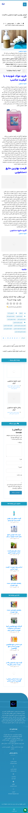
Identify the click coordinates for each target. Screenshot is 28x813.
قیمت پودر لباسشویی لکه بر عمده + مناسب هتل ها (14, 664)
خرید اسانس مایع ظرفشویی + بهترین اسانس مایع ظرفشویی (14, 647)
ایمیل (20, 467)
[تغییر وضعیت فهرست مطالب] (23, 71)
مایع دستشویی (23, 51)
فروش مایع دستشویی (8, 325)
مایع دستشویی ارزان (8, 328)
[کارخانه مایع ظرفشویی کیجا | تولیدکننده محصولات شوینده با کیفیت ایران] (14, 621)
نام (21, 459)
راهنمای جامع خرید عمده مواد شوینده (14, 584)
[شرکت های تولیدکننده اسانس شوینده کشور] (14, 545)
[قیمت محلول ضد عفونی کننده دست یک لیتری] (14, 513)
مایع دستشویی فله (10, 316)
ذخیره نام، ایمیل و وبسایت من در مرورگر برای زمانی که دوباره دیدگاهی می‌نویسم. (14, 486)
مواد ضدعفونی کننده (11, 319)
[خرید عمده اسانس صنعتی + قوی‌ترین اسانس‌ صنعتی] (14, 673)
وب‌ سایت (19, 475)
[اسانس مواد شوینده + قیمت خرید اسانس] (14, 561)
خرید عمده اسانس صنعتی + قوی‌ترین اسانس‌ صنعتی (14, 680)
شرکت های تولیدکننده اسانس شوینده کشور (14, 552)
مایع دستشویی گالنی (21, 319)
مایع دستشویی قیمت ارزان (20, 332)
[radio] (20, 304)
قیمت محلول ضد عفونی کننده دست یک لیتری (14, 519)
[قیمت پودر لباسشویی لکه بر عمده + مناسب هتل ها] (14, 657)
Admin (21, 313)
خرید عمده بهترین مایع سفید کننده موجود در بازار (14, 536)
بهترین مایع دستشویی (18, 322)
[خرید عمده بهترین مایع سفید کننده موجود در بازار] (14, 529)
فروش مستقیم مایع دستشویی (19, 328)
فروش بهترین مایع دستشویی (19, 325)
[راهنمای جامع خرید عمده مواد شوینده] (14, 578)
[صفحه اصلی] (23, 23)
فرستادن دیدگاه (15, 493)
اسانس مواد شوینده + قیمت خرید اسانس (14, 568)
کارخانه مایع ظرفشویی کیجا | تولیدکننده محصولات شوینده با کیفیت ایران (14, 628)
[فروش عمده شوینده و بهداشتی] (3, 4)
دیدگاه (20, 443)
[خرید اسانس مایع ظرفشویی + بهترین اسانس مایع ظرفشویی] (14, 639)
